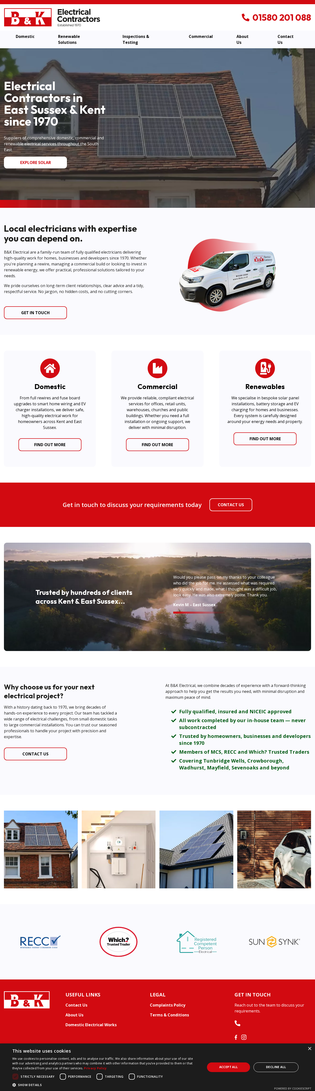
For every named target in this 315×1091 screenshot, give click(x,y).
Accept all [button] (228, 1067)
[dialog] (157, 1067)
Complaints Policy (167, 1005)
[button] (106, 1084)
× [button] (309, 1049)
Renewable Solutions (69, 39)
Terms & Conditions (169, 1015)
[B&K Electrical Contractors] (52, 17)
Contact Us (286, 39)
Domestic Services (35, 162)
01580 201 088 (259, 1023)
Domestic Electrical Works (91, 1024)
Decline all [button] (276, 1067)
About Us (242, 39)
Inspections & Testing (136, 39)
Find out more (49, 444)
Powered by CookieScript (292, 1088)
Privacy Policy (95, 1068)
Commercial (201, 36)
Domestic (25, 36)
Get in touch (35, 312)
